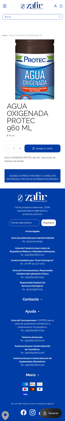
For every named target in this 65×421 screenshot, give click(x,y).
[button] (6, 6)
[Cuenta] (55, 6)
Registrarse (48, 223)
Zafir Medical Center (26, 404)
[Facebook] (23, 412)
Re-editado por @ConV (45, 404)
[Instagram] (32, 412)
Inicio (4, 35)
